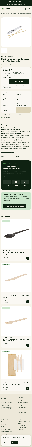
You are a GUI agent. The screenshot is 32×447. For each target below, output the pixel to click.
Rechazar (6, 442)
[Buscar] (21, 8)
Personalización (5, 424)
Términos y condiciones (7, 434)
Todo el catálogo (22, 412)
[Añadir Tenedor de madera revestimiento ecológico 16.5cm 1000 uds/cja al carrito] (27, 345)
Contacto (3, 426)
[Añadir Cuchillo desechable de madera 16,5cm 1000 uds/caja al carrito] (27, 301)
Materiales (4, 422)
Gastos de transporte (6, 431)
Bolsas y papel (21, 410)
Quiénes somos (5, 419)
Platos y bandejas (22, 405)
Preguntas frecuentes (6, 429)
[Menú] (29, 8)
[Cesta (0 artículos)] (25, 8)
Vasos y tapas (21, 400)
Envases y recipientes (23, 402)
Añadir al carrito (19, 81)
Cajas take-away (22, 407)
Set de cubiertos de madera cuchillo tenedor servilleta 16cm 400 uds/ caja (16, 383)
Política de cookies (12, 439)
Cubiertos (7, 13)
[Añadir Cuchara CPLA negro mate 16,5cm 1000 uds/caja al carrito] (27, 258)
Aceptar (14, 442)
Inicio (2, 13)
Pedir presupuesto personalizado (14, 206)
